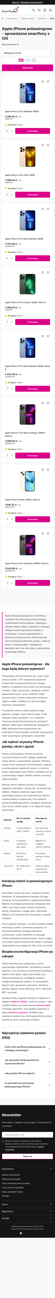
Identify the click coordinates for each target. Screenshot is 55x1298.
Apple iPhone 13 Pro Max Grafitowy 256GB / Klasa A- (25, 434)
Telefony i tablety (27, 18)
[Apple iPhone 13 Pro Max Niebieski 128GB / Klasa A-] (27, 348)
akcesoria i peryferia (18, 1012)
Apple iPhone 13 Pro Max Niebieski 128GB (24, 239)
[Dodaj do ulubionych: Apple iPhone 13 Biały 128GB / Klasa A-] (48, 470)
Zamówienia (8, 1169)
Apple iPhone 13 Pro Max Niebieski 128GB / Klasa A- (27, 367)
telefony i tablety (19, 1001)
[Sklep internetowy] (27, 1233)
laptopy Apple (43, 1005)
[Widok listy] (27, 60)
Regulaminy (7, 1211)
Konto (5, 1204)
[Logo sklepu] (10, 10)
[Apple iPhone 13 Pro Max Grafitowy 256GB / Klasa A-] (27, 414)
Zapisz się (27, 1156)
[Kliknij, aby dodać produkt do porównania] (43, 81)
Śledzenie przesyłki (11, 1179)
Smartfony (42, 18)
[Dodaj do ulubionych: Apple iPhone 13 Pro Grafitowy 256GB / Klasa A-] (48, 533)
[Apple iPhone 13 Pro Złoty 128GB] (27, 157)
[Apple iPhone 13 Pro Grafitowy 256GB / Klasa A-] (27, 545)
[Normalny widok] (21, 60)
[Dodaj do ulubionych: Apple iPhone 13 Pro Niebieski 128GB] (48, 81)
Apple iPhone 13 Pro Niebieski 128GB (22, 111)
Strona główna (11, 18)
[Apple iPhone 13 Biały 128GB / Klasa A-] (27, 481)
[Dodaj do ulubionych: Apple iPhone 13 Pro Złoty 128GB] (48, 145)
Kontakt (5, 1196)
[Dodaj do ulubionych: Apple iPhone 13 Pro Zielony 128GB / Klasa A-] (48, 272)
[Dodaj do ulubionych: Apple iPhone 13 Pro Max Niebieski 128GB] (48, 209)
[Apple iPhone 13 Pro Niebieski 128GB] (27, 93)
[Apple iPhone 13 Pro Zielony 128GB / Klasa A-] (27, 284)
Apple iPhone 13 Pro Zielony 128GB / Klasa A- (26, 302)
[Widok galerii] (33, 60)
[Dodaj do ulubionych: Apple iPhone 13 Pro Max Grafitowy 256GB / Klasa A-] (48, 403)
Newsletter (11, 1115)
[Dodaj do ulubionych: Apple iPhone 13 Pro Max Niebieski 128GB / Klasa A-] (48, 336)
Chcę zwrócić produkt (12, 1187)
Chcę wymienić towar (12, 1191)
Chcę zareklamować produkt (16, 1183)
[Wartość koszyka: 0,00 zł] (44, 10)
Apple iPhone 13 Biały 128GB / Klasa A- (23, 499)
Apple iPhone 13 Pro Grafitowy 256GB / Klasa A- (27, 563)
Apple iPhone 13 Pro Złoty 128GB (20, 175)
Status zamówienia (11, 1174)
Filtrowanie (27, 68)
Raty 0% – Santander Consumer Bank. (27, 2)
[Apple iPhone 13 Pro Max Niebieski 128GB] (27, 220)
